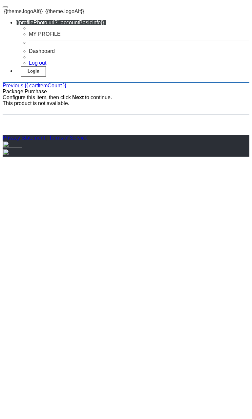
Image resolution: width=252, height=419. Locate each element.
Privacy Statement (24, 138)
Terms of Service (68, 138)
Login (33, 71)
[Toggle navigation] (5, 7)
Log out (37, 63)
